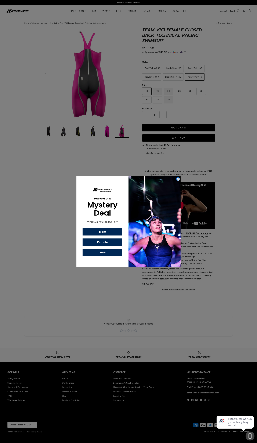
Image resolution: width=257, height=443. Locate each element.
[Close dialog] (177, 178)
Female (102, 242)
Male (102, 232)
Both (102, 252)
